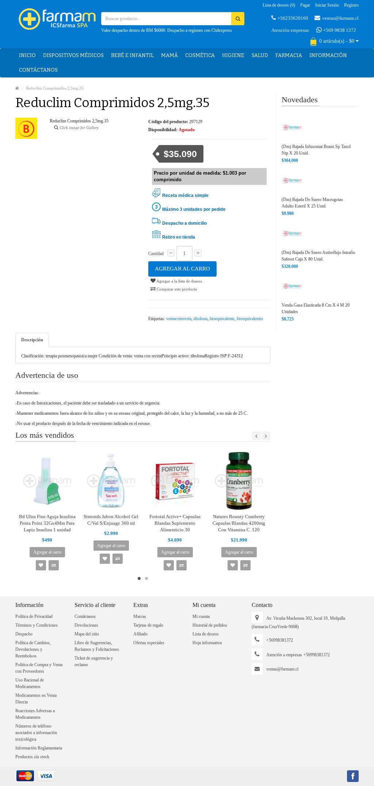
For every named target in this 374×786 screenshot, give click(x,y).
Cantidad (156, 253)
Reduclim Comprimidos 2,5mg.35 (55, 88)
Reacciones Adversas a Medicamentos (35, 714)
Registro (351, 5)
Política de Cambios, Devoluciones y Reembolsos (33, 649)
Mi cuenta (201, 616)
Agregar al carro (182, 269)
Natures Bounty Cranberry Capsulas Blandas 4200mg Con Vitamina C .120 (239, 523)
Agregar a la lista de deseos (179, 281)
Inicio (27, 55)
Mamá (169, 55)
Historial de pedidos (209, 625)
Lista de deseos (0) (279, 5)
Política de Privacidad (34, 616)
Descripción (32, 339)
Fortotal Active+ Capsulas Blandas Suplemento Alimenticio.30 (175, 523)
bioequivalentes (250, 318)
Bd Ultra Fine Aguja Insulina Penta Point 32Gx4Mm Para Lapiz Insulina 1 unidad (47, 523)
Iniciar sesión (327, 5)
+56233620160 (293, 18)
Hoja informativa (207, 642)
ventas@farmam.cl (340, 18)
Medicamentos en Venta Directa (36, 699)
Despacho (24, 634)
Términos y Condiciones (36, 625)
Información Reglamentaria (38, 748)
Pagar (305, 5)
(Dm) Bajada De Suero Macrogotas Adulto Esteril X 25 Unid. (312, 203)
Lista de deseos (205, 634)
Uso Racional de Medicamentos (29, 683)
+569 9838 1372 (339, 30)
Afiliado (140, 634)
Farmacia (288, 55)
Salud (260, 55)
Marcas (139, 616)
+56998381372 (279, 640)
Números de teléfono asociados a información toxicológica (36, 733)
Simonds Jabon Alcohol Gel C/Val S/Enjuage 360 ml (111, 520)
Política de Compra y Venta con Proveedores (38, 668)
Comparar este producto (176, 289)
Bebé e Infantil (132, 55)
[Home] (17, 88)
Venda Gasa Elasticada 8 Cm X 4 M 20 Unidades (316, 308)
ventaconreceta (178, 318)
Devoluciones (86, 625)
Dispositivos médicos (73, 55)
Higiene (233, 55)
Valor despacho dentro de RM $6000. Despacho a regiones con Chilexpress (166, 30)
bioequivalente (222, 318)
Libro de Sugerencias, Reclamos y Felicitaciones (97, 646)
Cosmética (200, 55)
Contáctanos (38, 70)
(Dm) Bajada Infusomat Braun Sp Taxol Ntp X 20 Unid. (316, 150)
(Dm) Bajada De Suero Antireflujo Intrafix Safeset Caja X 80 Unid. (318, 256)
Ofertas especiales (148, 642)
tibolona (200, 318)
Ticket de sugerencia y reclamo (94, 661)
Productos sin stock (32, 756)
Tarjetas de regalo (148, 625)
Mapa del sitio (87, 634)
